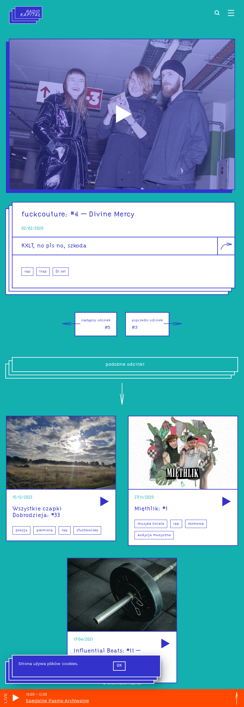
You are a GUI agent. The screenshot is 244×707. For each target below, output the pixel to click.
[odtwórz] (103, 502)
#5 (95, 324)
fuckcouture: (44, 214)
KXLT (27, 246)
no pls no (50, 246)
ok (119, 666)
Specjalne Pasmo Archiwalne (57, 700)
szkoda (77, 246)
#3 (147, 324)
